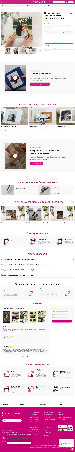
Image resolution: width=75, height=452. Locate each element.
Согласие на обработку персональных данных (56, 441)
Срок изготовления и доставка (51, 48)
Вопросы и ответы (34, 427)
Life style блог (47, 427)
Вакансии (60, 404)
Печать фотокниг (33, 414)
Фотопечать (3, 402)
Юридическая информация (64, 417)
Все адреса (46, 435)
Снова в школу (22, 5)
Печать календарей (34, 419)
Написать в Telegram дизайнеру (59, 42)
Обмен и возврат (33, 434)
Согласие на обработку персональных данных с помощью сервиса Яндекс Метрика (46, 443)
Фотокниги (4, 5)
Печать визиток (61, 402)
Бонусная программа (34, 426)
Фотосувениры (42, 404)
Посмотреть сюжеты (36, 163)
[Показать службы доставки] (72, 32)
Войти (71, 2)
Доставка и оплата (34, 429)
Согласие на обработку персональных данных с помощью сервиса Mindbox (45, 445)
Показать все (25, 356)
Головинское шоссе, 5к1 (49, 433)
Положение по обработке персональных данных (39, 447)
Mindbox (8, 439)
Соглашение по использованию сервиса (38, 441)
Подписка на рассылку (35, 431)
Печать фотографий (13, 5)
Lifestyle (22, 404)
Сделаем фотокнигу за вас (33, 5)
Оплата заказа (61, 419)
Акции (59, 412)
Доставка (47, 32)
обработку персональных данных (22, 436)
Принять (19, 443)
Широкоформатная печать (50, 419)
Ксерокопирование (48, 414)
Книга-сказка (43, 5)
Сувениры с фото (52, 5)
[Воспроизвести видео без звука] (15, 78)
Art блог (22, 402)
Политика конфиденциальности (57, 447)
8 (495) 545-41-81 (48, 432)
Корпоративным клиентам (36, 432)
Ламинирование (4, 404)
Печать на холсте (34, 417)
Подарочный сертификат (35, 421)
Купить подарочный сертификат (50, 23)
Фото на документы (48, 412)
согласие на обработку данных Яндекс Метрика (19, 438)
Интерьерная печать (62, 5)
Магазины (41, 402)
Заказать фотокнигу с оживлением (39, 84)
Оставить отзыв (62, 321)
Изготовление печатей (49, 416)
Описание (47, 45)
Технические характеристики (51, 50)
